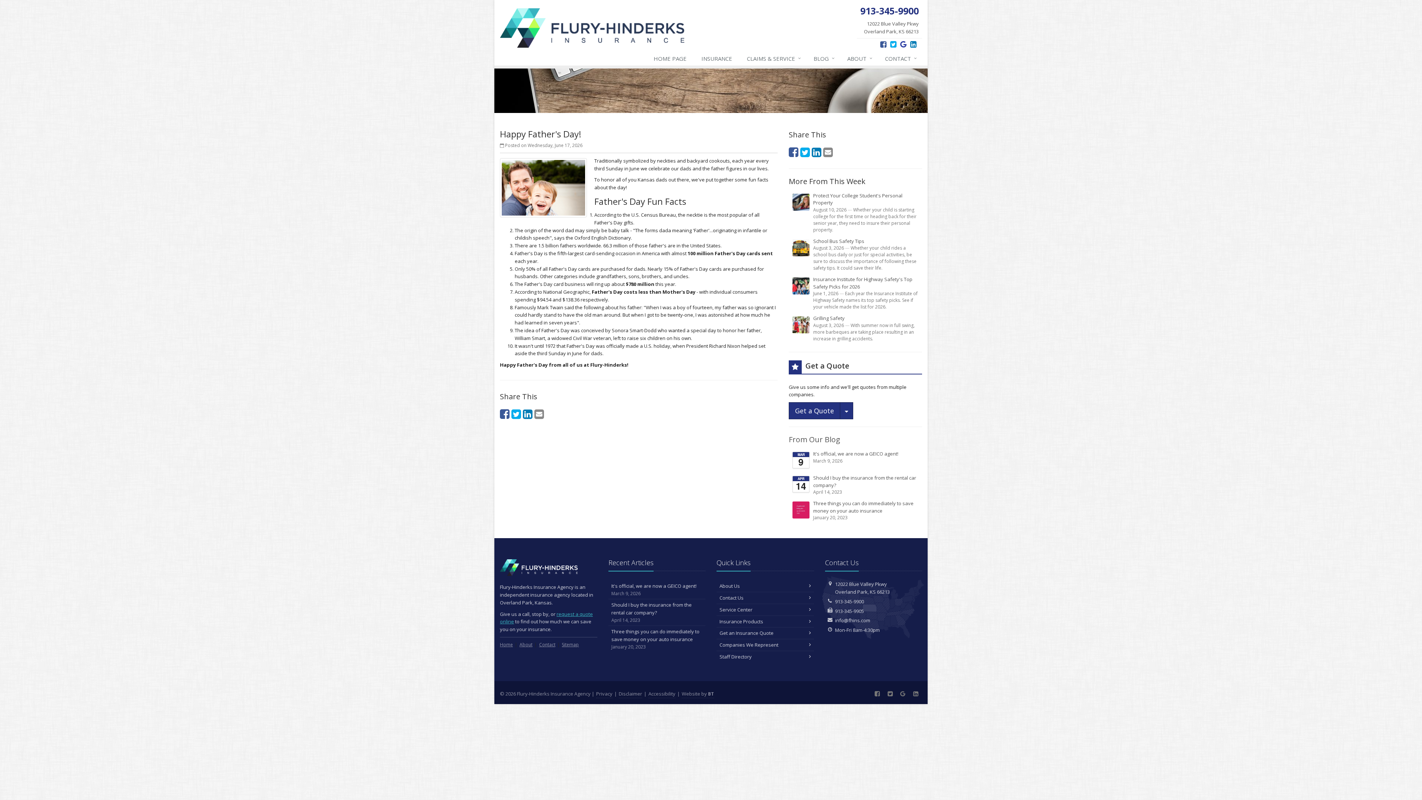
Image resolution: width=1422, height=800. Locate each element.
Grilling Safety (864, 328)
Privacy (604, 693)
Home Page (670, 58)
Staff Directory (736, 656)
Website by (698, 693)
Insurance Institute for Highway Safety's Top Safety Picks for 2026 (865, 293)
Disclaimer (630, 693)
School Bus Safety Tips (865, 254)
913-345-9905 (849, 611)
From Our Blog (814, 439)
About (859, 58)
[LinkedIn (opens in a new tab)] (913, 44)
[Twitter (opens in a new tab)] (893, 44)
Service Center (736, 609)
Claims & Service (774, 58)
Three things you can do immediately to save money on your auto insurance (863, 510)
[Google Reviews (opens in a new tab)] (903, 44)
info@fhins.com (852, 620)
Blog (824, 58)
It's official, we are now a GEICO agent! (848, 459)
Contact (901, 58)
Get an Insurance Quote (747, 633)
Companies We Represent (749, 644)
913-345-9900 (849, 601)
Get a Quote (814, 410)
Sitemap (570, 644)
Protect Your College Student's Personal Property (865, 212)
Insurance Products (741, 621)
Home (506, 644)
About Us (730, 586)
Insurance (716, 58)
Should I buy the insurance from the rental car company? (856, 484)
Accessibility (661, 693)
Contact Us (732, 597)
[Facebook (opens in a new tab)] (883, 44)
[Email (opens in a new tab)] (539, 413)
